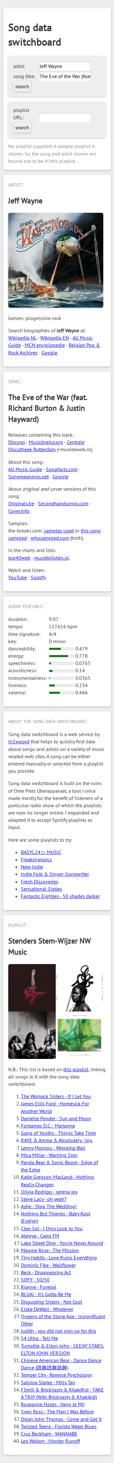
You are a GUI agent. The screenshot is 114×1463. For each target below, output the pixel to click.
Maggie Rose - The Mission (50, 1250)
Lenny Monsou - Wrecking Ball (53, 1148)
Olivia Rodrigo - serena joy (49, 1192)
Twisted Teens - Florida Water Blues (59, 1426)
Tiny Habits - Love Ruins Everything (59, 1257)
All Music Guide (25, 469)
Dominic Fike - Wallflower (48, 1265)
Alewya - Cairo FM (40, 1235)
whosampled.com (50, 538)
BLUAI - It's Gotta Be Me (46, 1294)
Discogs (16, 442)
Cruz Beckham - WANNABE (49, 1433)
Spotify (38, 577)
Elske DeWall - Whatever (47, 1309)
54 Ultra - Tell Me (39, 1338)
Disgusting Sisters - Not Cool (51, 1302)
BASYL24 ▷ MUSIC (41, 852)
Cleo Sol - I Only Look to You (52, 1228)
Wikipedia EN (54, 338)
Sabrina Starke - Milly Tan (48, 1382)
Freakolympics (36, 859)
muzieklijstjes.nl (51, 558)
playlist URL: (21, 113)
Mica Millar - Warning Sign (49, 1155)
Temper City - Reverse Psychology (56, 1375)
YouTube (17, 577)
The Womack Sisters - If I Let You (56, 1096)
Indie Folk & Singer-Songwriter (55, 874)
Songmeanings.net (28, 476)
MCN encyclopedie (45, 345)
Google (49, 352)
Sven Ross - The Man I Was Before (57, 1411)
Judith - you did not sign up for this (58, 1331)
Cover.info (18, 511)
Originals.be (21, 503)
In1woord (18, 741)
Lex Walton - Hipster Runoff (50, 1441)
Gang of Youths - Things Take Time (58, 1133)
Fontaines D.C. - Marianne (48, 1125)
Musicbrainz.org (46, 442)
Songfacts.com (62, 469)
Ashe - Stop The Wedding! (49, 1206)
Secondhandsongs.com (63, 503)
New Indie (32, 867)
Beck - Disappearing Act (46, 1272)
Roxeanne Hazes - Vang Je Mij (53, 1404)
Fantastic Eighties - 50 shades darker (60, 896)
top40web (19, 558)
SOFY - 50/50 (35, 1279)
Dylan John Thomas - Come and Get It (61, 1419)
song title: (24, 76)
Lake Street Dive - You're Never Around (62, 1243)
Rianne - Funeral (38, 1287)
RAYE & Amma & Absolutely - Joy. (56, 1140)
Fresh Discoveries (39, 881)
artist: (19, 66)
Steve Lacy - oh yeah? (43, 1199)
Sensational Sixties (41, 889)
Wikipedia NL (22, 338)
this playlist (75, 1069)
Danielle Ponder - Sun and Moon (56, 1118)
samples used (59, 530)
